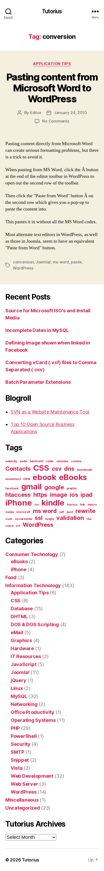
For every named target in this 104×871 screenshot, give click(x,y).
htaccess (18, 494)
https (40, 494)
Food (11, 577)
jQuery (18, 680)
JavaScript (23, 664)
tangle (49, 519)
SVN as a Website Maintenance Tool (50, 412)
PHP (15, 728)
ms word (61, 261)
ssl (38, 517)
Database (22, 608)
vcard (9, 526)
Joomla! (43, 261)
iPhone (18, 502)
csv (57, 468)
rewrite (85, 510)
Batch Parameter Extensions (38, 382)
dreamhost (13, 479)
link (82, 504)
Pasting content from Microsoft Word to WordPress (52, 88)
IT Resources (26, 656)
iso (36, 504)
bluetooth (36, 461)
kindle (52, 502)
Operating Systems (33, 720)
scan (8, 519)
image (58, 494)
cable (50, 461)
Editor (35, 112)
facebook (12, 488)
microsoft (23, 512)
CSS (41, 468)
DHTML (19, 616)
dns (69, 468)
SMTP (17, 752)
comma (76, 461)
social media (23, 519)
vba (88, 519)
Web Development (32, 776)
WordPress (23, 268)
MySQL (19, 696)
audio (23, 461)
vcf (18, 526)
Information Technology (33, 585)
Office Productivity (32, 712)
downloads (84, 470)
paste (76, 261)
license (72, 504)
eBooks (73, 477)
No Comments (55, 121)
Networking (24, 704)
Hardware (22, 648)
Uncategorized (22, 808)
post (70, 512)
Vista (17, 768)
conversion (23, 261)
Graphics (21, 640)
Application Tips (52, 63)
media (9, 512)
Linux (17, 688)
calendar (62, 461)
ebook (44, 477)
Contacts (18, 468)
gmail (31, 486)
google (54, 487)
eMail (17, 632)
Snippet (20, 760)
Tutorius (52, 11)
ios (74, 494)
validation (70, 517)
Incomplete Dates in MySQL (37, 330)
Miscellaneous (22, 800)
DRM (26, 479)
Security (20, 744)
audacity (11, 461)
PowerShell (24, 736)
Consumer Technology (31, 554)
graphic (71, 488)
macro (92, 504)
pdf (61, 512)
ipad (87, 494)
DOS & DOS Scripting (35, 624)
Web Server (24, 784)
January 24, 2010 (70, 112)
